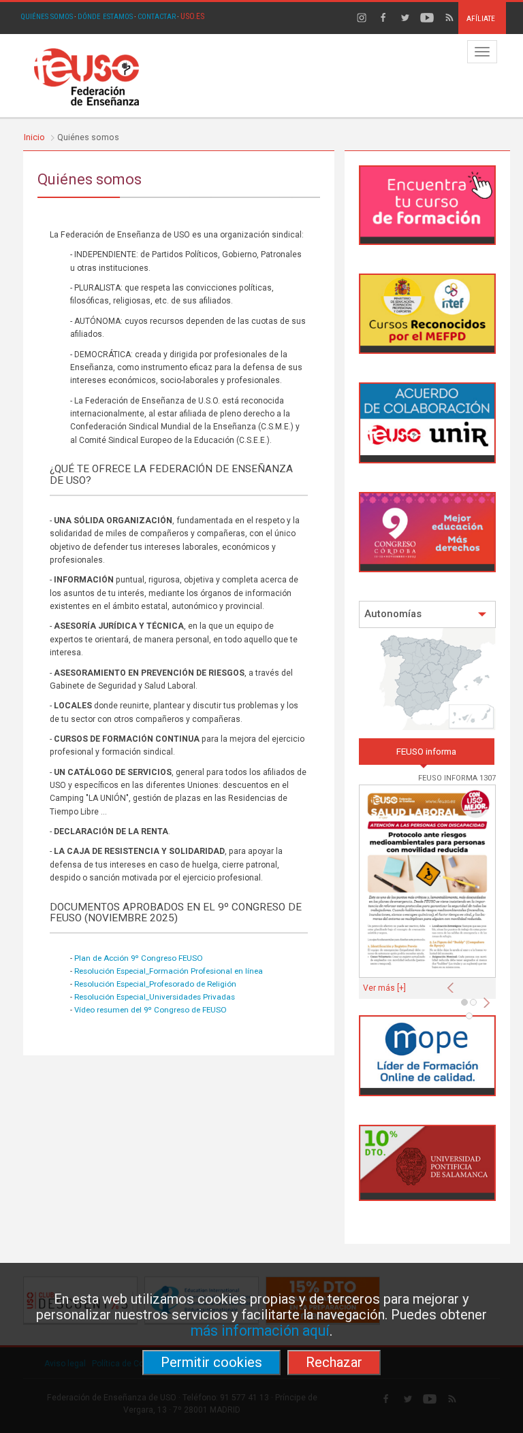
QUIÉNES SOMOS (46, 16)
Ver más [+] (384, 988)
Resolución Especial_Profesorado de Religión (155, 984)
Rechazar (334, 1362)
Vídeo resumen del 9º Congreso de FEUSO (150, 1010)
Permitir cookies (211, 1362)
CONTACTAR (157, 16)
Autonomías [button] (393, 614)
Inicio (34, 137)
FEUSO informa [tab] (426, 751)
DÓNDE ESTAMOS (105, 16)
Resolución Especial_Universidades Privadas (154, 997)
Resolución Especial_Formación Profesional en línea (168, 971)
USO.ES (192, 16)
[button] (453, 984)
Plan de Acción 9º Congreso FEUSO (138, 958)
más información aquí (260, 1330)
